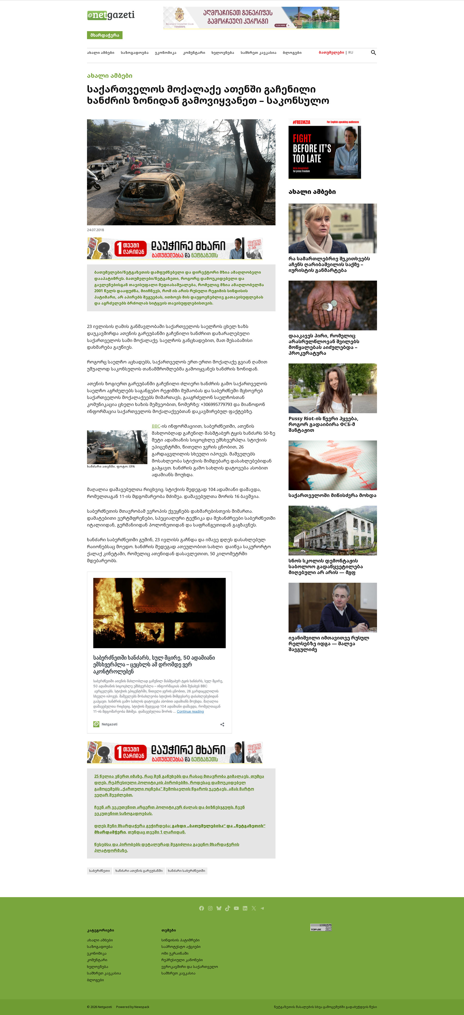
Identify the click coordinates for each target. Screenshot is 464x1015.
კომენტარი (194, 52)
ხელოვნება (222, 52)
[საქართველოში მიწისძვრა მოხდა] (333, 466)
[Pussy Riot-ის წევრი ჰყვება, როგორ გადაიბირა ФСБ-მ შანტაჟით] (333, 389)
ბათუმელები (331, 52)
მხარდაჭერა (104, 35)
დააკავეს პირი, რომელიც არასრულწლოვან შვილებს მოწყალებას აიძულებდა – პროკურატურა (324, 344)
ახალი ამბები (100, 52)
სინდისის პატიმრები (180, 940)
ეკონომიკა (165, 52)
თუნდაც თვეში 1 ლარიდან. (157, 832)
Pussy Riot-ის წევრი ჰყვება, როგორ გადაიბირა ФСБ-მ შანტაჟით (323, 424)
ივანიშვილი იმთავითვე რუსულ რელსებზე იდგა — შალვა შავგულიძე (329, 643)
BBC (156, 426)
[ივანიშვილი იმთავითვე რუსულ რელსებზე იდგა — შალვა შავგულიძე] (333, 608)
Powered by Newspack (132, 1007)
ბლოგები (292, 52)
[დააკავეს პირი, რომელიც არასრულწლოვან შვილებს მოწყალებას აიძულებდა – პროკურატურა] (333, 306)
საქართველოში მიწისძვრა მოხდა (333, 495)
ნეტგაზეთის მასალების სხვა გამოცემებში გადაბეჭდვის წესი (325, 1007)
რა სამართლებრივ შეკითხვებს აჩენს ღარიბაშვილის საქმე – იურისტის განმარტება (329, 264)
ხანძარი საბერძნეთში (186, 871)
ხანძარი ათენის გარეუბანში (139, 871)
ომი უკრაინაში (174, 953)
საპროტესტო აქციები (181, 946)
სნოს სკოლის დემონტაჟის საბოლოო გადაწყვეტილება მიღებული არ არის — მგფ (326, 566)
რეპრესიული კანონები (182, 960)
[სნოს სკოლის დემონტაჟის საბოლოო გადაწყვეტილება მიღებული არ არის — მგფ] (333, 531)
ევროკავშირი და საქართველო (189, 966)
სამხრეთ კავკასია (258, 52)
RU (350, 52)
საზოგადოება (135, 52)
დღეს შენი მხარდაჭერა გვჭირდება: (133, 825)
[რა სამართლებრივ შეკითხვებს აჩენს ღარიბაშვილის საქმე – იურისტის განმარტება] (333, 229)
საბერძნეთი (99, 871)
